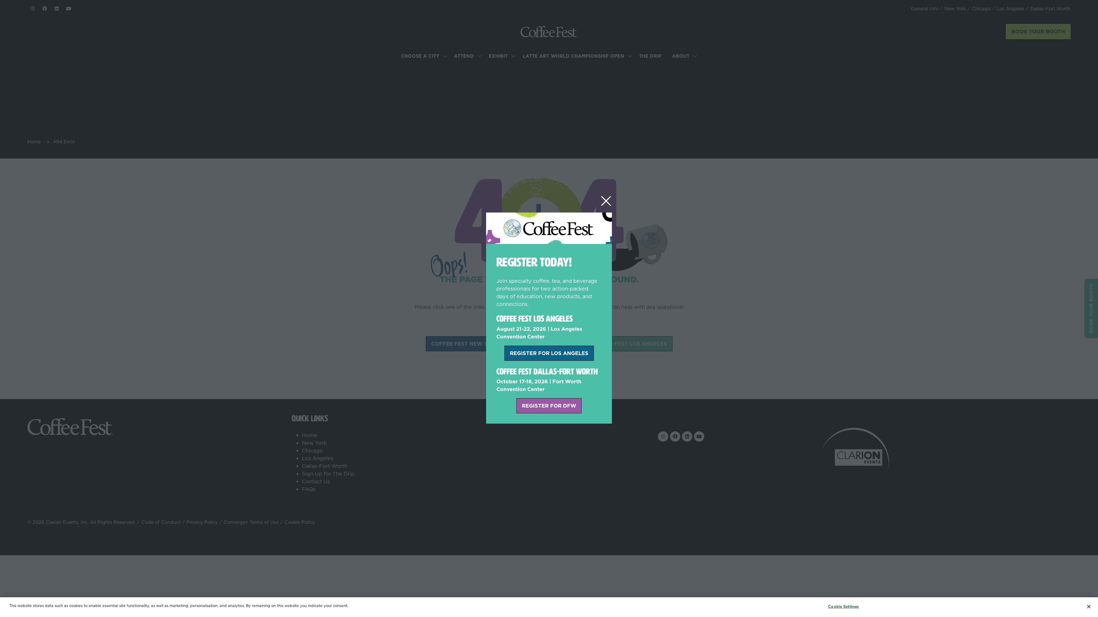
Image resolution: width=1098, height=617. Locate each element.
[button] (606, 201)
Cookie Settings (843, 606)
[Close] (1089, 606)
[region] (549, 607)
